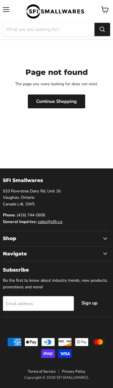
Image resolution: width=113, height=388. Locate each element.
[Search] (102, 29)
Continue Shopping (56, 101)
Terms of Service (42, 371)
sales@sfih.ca (50, 221)
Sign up (89, 303)
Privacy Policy (73, 371)
